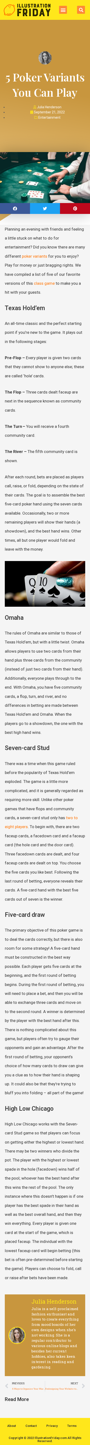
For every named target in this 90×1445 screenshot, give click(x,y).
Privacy (52, 1426)
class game (44, 283)
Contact (31, 1426)
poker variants (34, 256)
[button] (63, 10)
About (11, 1426)
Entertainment (49, 117)
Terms (72, 1426)
